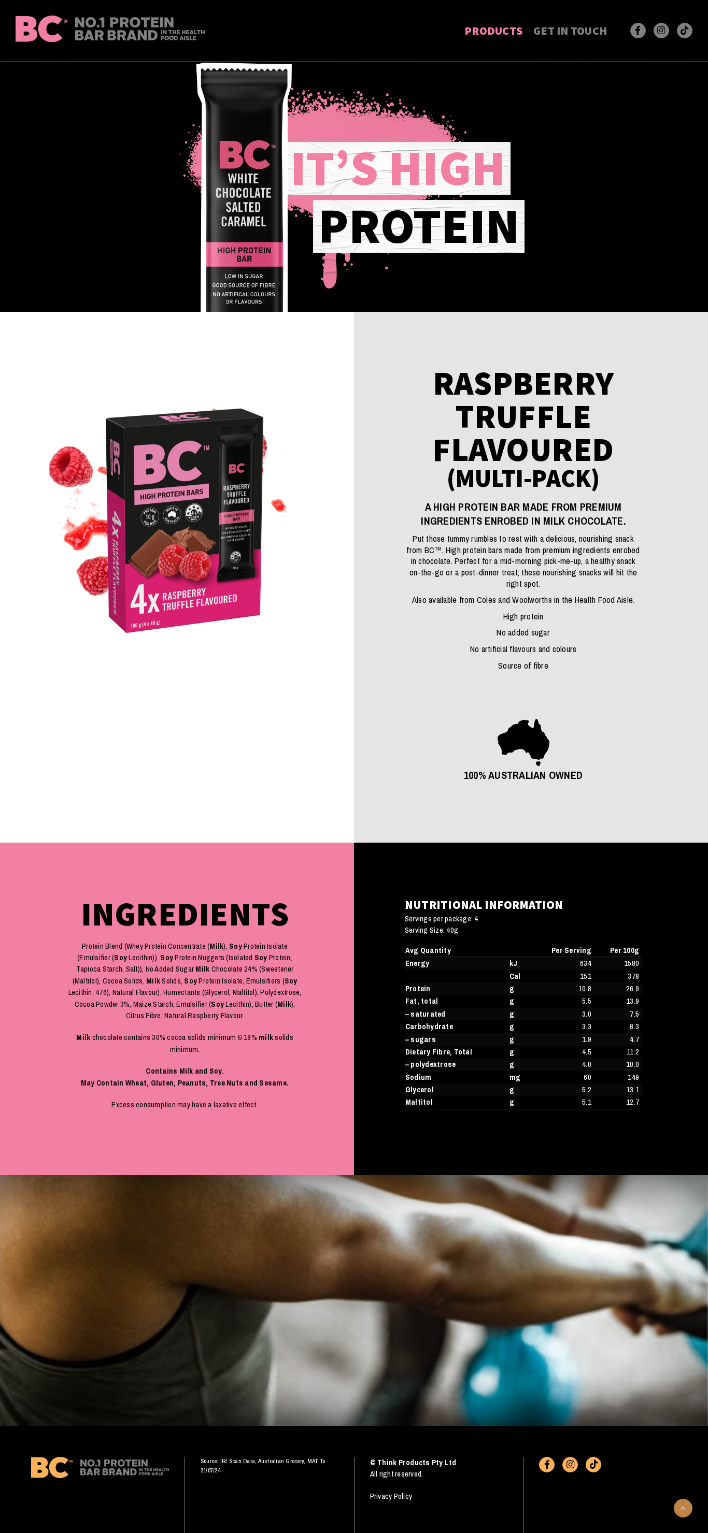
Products (493, 30)
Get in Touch (570, 30)
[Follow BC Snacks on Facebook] (638, 30)
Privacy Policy (391, 1496)
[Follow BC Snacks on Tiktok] (684, 30)
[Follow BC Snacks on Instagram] (661, 30)
